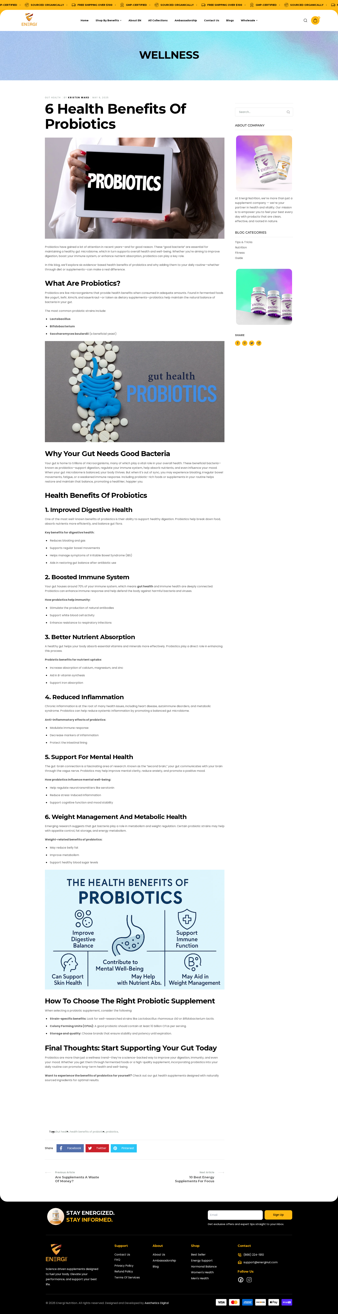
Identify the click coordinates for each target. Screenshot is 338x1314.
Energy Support (202, 1261)
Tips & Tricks (243, 242)
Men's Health (200, 1278)
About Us (159, 1255)
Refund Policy (123, 1271)
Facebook (74, 1148)
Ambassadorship (164, 1261)
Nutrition (241, 247)
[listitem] (237, 343)
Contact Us (122, 1255)
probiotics (112, 1131)
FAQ (117, 1260)
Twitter (101, 1148)
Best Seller (198, 1255)
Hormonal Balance (204, 1266)
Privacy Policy (123, 1266)
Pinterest (127, 1148)
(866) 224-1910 (253, 1255)
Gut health (53, 97)
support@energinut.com (260, 1262)
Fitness (240, 253)
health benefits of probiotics (87, 1131)
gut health (145, 586)
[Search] (305, 20)
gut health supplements (169, 1076)
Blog (156, 1266)
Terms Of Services (127, 1277)
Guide (239, 258)
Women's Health (202, 1272)
